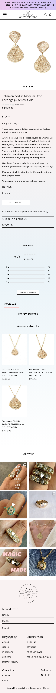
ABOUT (5, 642)
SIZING (5, 647)
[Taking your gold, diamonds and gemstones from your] (13, 562)
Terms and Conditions (39, 657)
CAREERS (6, 657)
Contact (7, 676)
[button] (28, 267)
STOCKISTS (7, 652)
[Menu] (5, 14)
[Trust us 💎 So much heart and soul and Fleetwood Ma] (13, 533)
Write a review (28, 292)
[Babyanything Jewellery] (28, 14)
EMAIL (5, 681)
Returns (31, 647)
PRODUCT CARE (34, 652)
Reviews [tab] (11, 304)
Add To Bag (16, 202)
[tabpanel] (28, 55)
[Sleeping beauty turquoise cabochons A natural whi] (13, 505)
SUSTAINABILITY (10, 662)
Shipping (31, 642)
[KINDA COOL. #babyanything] (13, 476)
